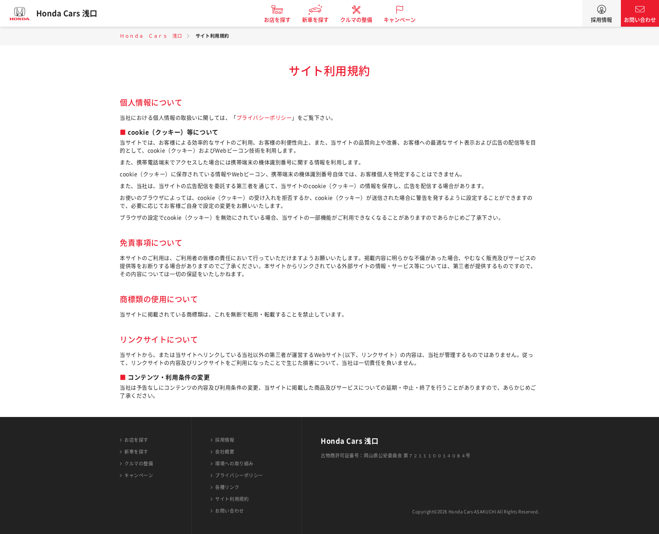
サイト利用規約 (232, 499)
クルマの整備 (356, 19)
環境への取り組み (234, 463)
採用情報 (601, 19)
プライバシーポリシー (264, 117)
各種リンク (227, 487)
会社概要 (224, 451)
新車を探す (315, 19)
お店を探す (277, 19)
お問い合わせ (640, 19)
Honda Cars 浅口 (66, 13)
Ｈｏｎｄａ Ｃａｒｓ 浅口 (151, 36)
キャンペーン (400, 19)
